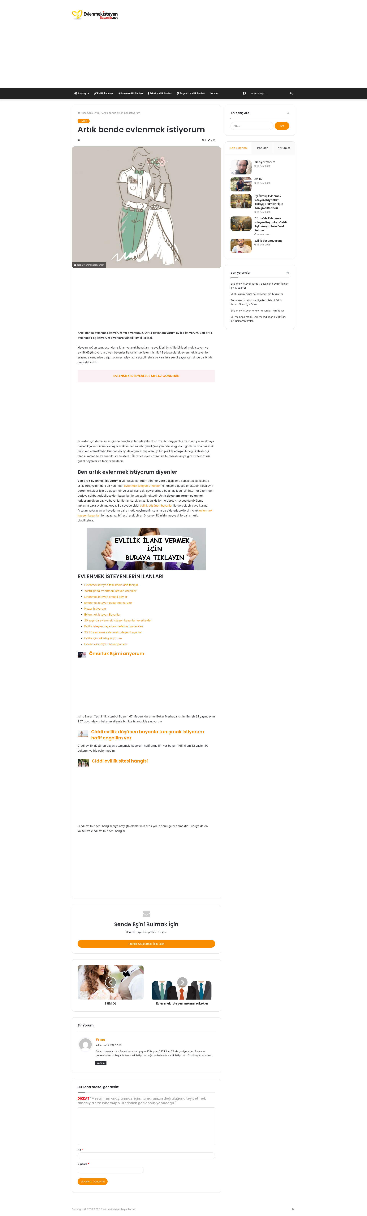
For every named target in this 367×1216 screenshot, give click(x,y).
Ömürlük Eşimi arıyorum (116, 653)
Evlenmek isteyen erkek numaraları (251, 310)
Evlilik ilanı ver (105, 93)
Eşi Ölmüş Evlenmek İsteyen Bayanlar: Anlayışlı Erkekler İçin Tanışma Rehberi (268, 202)
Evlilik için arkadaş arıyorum (103, 638)
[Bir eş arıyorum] (241, 167)
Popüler (262, 148)
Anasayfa (83, 93)
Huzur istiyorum (95, 608)
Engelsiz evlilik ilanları (192, 93)
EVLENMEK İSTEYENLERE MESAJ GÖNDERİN (146, 376)
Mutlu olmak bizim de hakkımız (249, 293)
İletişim (214, 93)
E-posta (83, 1163)
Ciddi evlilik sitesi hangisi (120, 761)
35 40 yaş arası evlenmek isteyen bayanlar (113, 632)
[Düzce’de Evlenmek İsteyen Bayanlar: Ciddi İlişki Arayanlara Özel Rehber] (241, 223)
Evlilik (97, 112)
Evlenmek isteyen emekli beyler (105, 597)
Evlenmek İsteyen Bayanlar (102, 614)
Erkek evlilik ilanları (160, 93)
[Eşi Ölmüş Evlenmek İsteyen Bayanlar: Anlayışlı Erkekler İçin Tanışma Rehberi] (241, 201)
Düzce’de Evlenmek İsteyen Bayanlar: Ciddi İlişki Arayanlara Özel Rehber (270, 224)
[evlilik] (241, 184)
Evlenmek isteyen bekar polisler (105, 644)
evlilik (258, 179)
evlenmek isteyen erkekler (142, 485)
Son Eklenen (238, 148)
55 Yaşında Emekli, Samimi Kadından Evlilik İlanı (258, 316)
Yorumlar (284, 148)
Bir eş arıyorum (264, 162)
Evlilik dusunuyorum (268, 241)
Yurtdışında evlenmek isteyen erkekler (110, 591)
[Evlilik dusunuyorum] (241, 246)
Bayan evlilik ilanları (131, 93)
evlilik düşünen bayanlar (156, 505)
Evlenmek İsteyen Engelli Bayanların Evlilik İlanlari (259, 283)
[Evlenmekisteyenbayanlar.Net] (95, 15)
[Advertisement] (183, 59)
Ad (80, 1149)
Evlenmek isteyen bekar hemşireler (108, 602)
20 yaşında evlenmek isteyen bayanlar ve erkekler (118, 620)
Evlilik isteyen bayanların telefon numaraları (113, 626)
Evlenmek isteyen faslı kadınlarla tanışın (111, 585)
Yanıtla (101, 1062)
